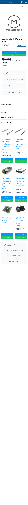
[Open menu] (26, 2)
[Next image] (11, 132)
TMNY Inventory (8, 6)
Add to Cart (14, 52)
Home (2, 6)
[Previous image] (3, 132)
